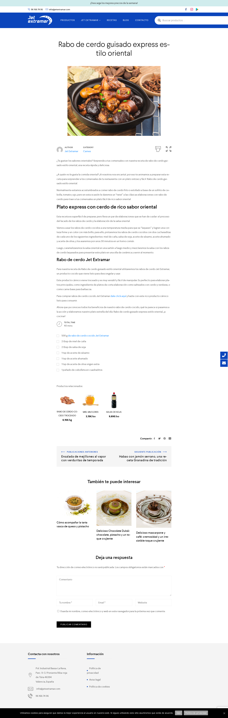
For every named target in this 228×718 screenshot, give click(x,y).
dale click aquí (118, 296)
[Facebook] (185, 9)
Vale (179, 713)
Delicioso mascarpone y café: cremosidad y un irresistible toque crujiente (152, 536)
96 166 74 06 (37, 9)
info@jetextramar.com (59, 9)
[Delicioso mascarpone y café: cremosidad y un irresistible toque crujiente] (153, 509)
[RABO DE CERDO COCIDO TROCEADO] (67, 400)
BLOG (126, 20)
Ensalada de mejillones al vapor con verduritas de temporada (83, 450)
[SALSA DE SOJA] (114, 400)
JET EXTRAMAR (89, 20)
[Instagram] (191, 9)
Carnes (87, 151)
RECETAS (112, 20)
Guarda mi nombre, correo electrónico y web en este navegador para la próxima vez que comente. (112, 611)
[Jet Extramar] (40, 20)
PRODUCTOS (67, 20)
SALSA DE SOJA (114, 412)
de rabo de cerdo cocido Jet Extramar (88, 335)
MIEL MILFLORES (90, 412)
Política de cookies (99, 686)
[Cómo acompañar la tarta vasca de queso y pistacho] (74, 504)
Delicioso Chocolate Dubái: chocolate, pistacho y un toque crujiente (113, 534)
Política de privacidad (196, 713)
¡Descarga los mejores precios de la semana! (114, 3)
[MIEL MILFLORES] (90, 400)
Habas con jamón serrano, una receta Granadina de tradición (144, 450)
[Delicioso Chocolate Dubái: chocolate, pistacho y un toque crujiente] (114, 508)
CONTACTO (141, 20)
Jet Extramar (71, 151)
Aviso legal (95, 679)
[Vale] (224, 713)
